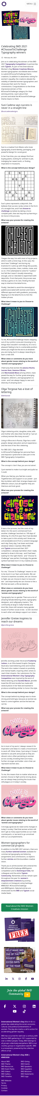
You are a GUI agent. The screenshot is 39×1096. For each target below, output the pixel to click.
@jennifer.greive (7, 625)
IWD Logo (24, 1076)
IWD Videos (5, 1071)
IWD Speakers (26, 1066)
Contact (4, 1090)
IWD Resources (7, 1066)
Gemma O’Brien (18, 370)
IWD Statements (27, 1074)
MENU (30, 3)
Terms (3, 1083)
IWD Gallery (6, 1074)
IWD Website (6, 1080)
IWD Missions (26, 1071)
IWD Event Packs (7, 1069)
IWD (18, 890)
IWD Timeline (6, 1076)
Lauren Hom (6, 370)
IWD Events (25, 1064)
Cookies (4, 1088)
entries (10, 859)
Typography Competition (15, 64)
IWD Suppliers (26, 1069)
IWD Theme (5, 1064)
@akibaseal (5, 395)
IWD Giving (25, 1061)
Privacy (4, 1085)
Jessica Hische (29, 368)
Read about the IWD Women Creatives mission (19, 907)
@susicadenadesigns (9, 111)
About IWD (5, 1061)
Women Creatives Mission (23, 69)
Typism (8, 66)
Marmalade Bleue (12, 373)
